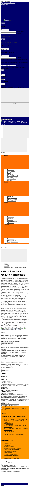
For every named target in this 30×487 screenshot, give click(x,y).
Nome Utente (20, 31)
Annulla (3, 119)
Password (19, 33)
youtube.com (4, 370)
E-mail (18, 57)
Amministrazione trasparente (11, 455)
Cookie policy (7, 443)
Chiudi (2, 74)
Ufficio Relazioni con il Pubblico (12, 448)
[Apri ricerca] (16, 131)
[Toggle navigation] (14, 145)
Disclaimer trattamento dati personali (10, 471)
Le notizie (6, 266)
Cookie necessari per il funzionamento (11, 362)
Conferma (9, 119)
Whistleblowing (8, 452)
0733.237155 (9, 424)
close (2, 152)
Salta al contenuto (5, 1)
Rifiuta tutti (14, 341)
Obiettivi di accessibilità (10, 451)
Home (5, 263)
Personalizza (4, 341)
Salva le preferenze (13, 405)
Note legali (7, 445)
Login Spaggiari (15, 64)
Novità (6, 264)
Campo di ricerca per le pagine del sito (11, 246)
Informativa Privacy (9, 446)
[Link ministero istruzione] (8, 3)
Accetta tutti (6, 343)
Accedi (3, 23)
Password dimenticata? (7, 36)
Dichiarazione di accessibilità (11, 449)
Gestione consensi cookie (10, 454)
